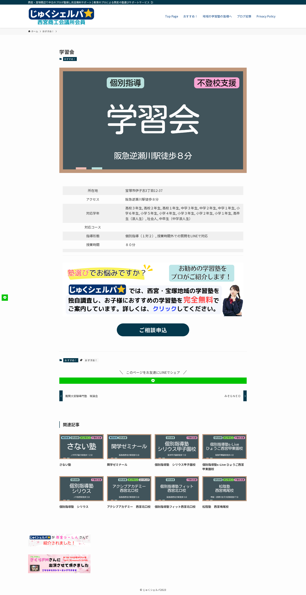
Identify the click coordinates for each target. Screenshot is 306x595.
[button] (153, 381)
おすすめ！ (70, 59)
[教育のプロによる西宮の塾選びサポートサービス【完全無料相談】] (61, 16)
